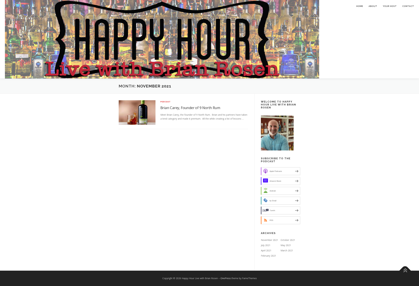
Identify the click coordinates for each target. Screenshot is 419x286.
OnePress (225, 278)
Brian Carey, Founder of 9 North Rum (190, 107)
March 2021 (287, 250)
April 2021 (266, 250)
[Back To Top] (405, 271)
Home (359, 6)
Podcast (165, 101)
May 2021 (286, 245)
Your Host (390, 6)
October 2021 (288, 240)
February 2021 (268, 255)
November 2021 (269, 240)
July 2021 (265, 245)
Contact (408, 6)
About (373, 6)
